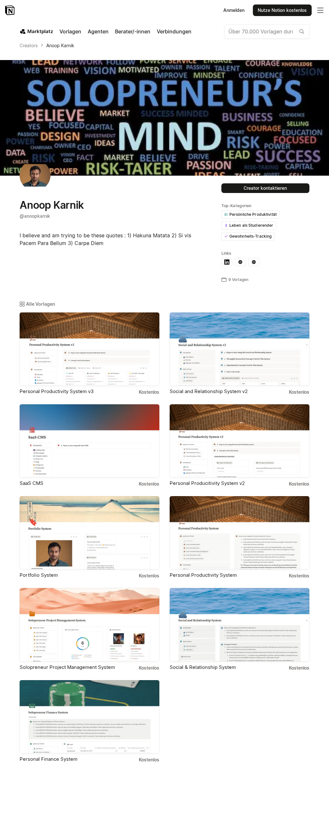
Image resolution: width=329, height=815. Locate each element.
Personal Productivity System (203, 575)
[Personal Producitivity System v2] (239, 441)
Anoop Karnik (60, 45)
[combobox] (266, 31)
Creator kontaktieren (265, 188)
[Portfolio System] (89, 532)
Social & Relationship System (203, 667)
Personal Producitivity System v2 (207, 483)
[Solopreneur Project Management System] (89, 624)
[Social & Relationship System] (239, 624)
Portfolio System (39, 575)
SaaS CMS (31, 483)
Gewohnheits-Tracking (250, 236)
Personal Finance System (48, 759)
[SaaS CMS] (89, 441)
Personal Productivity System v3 (57, 391)
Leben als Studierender (251, 225)
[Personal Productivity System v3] (89, 349)
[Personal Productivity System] (239, 532)
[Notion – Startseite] (10, 10)
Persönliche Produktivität (253, 214)
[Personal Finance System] (89, 716)
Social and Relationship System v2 (209, 391)
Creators (29, 45)
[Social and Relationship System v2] (239, 349)
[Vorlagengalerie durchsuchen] (301, 31)
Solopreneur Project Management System (67, 667)
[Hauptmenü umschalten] (320, 10)
